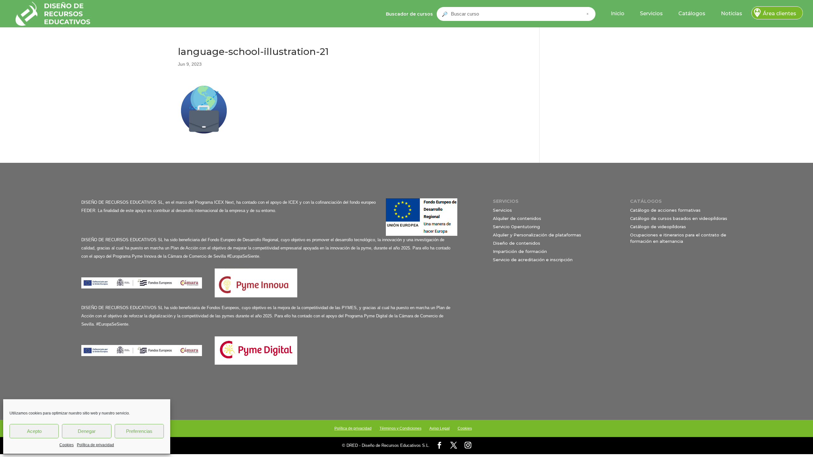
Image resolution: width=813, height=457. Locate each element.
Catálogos (691, 13)
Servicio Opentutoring (516, 226)
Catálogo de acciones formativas (665, 210)
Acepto (34, 431)
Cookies (66, 445)
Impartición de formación (520, 251)
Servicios (651, 13)
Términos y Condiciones (400, 428)
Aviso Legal (439, 428)
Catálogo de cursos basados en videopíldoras (678, 218)
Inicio (617, 13)
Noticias (731, 13)
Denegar (87, 431)
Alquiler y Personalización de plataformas (537, 234)
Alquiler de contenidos (517, 218)
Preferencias (139, 431)
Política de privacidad (95, 445)
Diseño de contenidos (516, 243)
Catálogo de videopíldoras (658, 226)
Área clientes (779, 13)
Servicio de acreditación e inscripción (533, 259)
